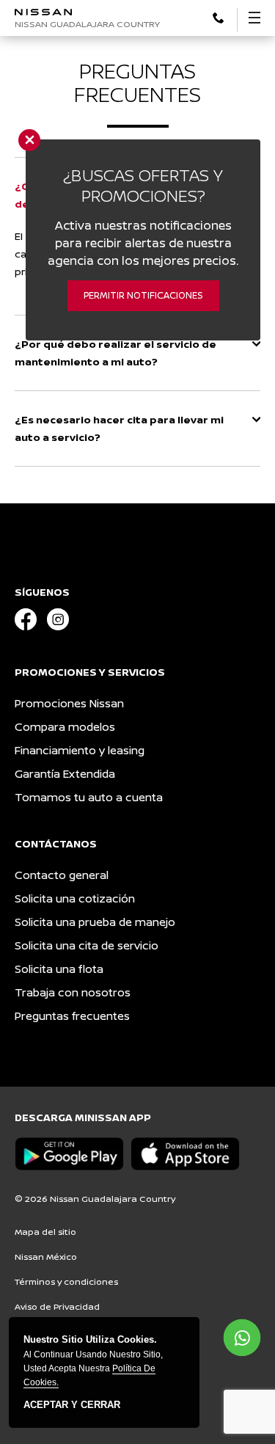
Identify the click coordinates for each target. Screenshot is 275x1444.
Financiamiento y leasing (79, 750)
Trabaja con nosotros (73, 992)
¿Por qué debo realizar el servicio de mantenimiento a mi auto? (115, 352)
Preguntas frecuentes (72, 1016)
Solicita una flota (59, 969)
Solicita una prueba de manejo (95, 922)
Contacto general (62, 875)
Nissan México (46, 1256)
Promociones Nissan (69, 703)
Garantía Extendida (65, 773)
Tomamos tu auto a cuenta (89, 797)
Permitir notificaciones (143, 295)
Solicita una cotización (75, 898)
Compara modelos (65, 726)
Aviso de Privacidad (57, 1306)
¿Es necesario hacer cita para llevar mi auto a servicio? (119, 428)
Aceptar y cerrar (71, 1405)
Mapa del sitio (45, 1231)
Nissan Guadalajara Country (87, 24)
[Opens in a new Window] (218, 16)
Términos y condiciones (66, 1281)
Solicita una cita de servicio (86, 945)
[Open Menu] (254, 17)
